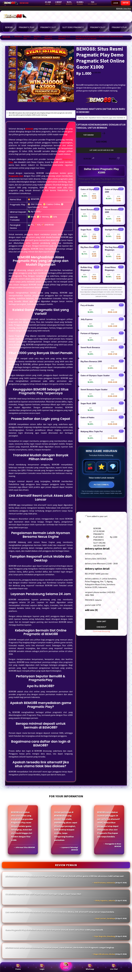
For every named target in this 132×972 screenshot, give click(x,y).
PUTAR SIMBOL (101, 484)
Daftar (65, 968)
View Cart (101, 621)
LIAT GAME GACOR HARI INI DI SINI (101, 150)
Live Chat (114, 969)
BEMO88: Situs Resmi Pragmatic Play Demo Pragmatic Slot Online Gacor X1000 (67, 8)
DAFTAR (125, 3)
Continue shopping (101, 631)
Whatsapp (90, 969)
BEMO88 (6, 37)
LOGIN (115, 3)
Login (42, 969)
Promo (18, 969)
